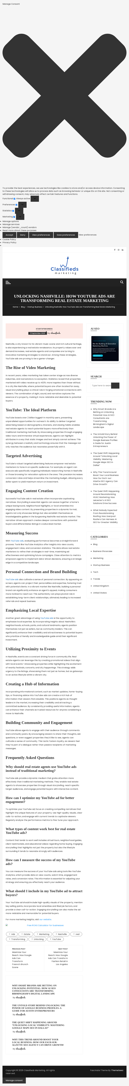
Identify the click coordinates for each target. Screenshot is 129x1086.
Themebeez (117, 1070)
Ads (13, 934)
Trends (96, 579)
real (78, 934)
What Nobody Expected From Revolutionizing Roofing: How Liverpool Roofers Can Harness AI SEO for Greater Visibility (105, 516)
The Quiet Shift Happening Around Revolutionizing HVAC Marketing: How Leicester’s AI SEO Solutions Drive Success (106, 497)
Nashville (62, 934)
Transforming (18, 939)
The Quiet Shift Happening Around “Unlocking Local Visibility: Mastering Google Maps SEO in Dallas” (38, 1025)
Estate (27, 934)
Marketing (44, 934)
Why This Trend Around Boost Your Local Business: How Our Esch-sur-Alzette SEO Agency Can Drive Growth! (38, 1042)
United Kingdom (101, 585)
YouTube (56, 939)
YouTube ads (17, 540)
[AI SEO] (105, 349)
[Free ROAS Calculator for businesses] (44, 925)
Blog (95, 544)
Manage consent (14, 1080)
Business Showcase (102, 551)
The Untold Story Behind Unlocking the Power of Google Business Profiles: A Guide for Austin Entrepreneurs (38, 1008)
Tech (95, 572)
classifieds (55, 332)
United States (100, 592)
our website (45, 919)
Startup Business (44, 329)
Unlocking (39, 939)
